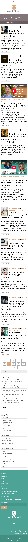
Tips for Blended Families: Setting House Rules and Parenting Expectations (13, 391)
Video (2, 101)
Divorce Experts (6, 441)
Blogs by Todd (5, 433)
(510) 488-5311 (23, 533)
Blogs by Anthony (6, 423)
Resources (4, 483)
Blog (2, 486)
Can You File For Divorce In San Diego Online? (12, 395)
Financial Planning (19, 176)
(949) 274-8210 (23, 531)
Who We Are (4, 481)
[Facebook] (8, 523)
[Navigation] (3, 9)
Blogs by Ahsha (6, 417)
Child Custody (5, 435)
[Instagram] (14, 523)
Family (3, 478)
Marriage (4, 476)
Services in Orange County (9, 491)
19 (14, 368)
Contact (4, 488)
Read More (5, 51)
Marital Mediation (6, 454)
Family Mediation (6, 446)
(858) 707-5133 (23, 530)
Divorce (3, 473)
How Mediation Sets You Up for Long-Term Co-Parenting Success (12, 386)
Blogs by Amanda (14, 27)
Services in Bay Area (7, 496)
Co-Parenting (5, 438)
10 (23, 364)
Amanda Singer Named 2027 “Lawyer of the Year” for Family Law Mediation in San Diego (13, 381)
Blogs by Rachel (6, 430)
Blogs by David (6, 425)
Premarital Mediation (16, 210)
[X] (11, 523)
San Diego (4, 464)
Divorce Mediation (18, 99)
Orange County (6, 459)
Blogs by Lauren (6, 428)
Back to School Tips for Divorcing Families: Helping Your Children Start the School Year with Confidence (13, 400)
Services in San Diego (7, 494)
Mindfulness (5, 456)
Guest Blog (4, 451)
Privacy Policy (21, 537)
